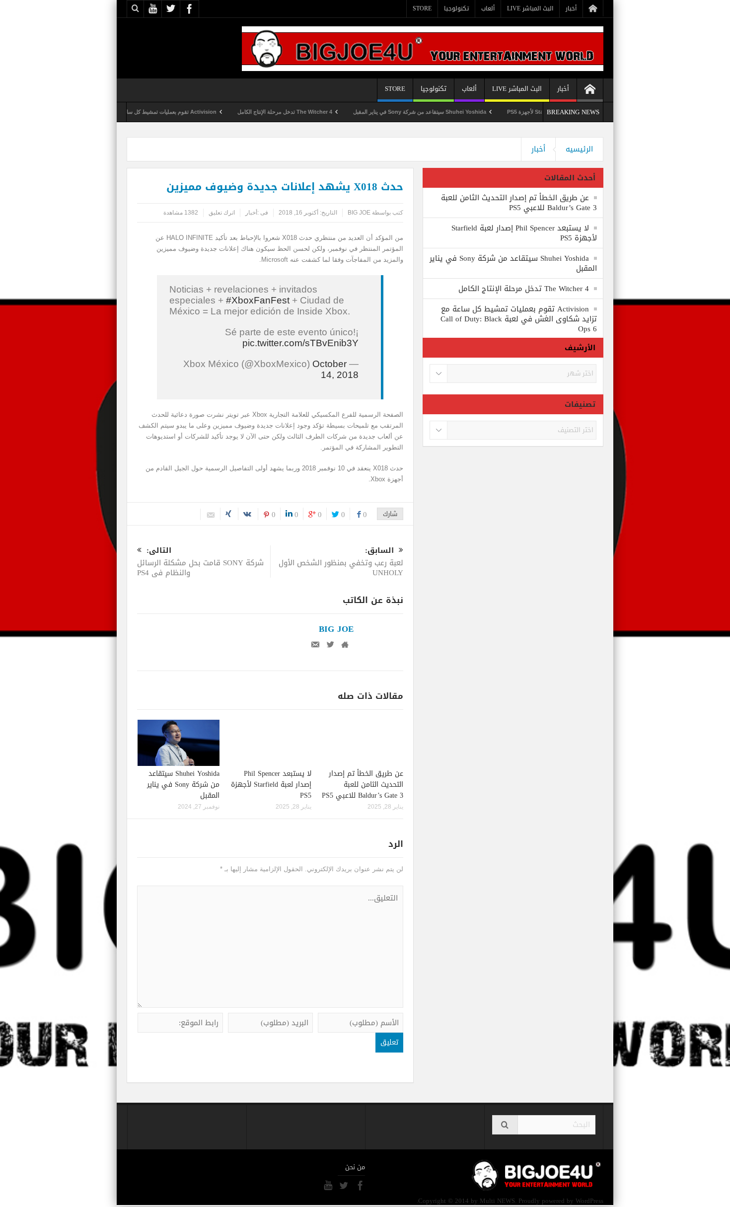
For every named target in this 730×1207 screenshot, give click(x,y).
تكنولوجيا (456, 8)
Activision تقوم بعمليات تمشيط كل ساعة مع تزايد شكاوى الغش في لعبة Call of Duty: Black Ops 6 (129, 112)
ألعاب (488, 8)
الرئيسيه (579, 149)
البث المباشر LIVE (530, 8)
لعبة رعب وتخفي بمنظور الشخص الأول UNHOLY (341, 562)
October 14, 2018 (335, 369)
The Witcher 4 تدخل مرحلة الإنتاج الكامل (314, 112)
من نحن (355, 1167)
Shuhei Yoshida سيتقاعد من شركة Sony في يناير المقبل (448, 112)
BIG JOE (359, 212)
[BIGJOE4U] (422, 48)
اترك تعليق (222, 212)
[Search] (505, 1124)
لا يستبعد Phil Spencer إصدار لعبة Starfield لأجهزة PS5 (271, 784)
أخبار (571, 8)
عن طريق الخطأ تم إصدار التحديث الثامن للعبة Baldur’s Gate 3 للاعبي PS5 (362, 784)
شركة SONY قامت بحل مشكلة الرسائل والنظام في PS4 (200, 562)
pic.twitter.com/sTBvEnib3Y (300, 343)
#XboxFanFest (258, 300)
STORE (422, 8)
